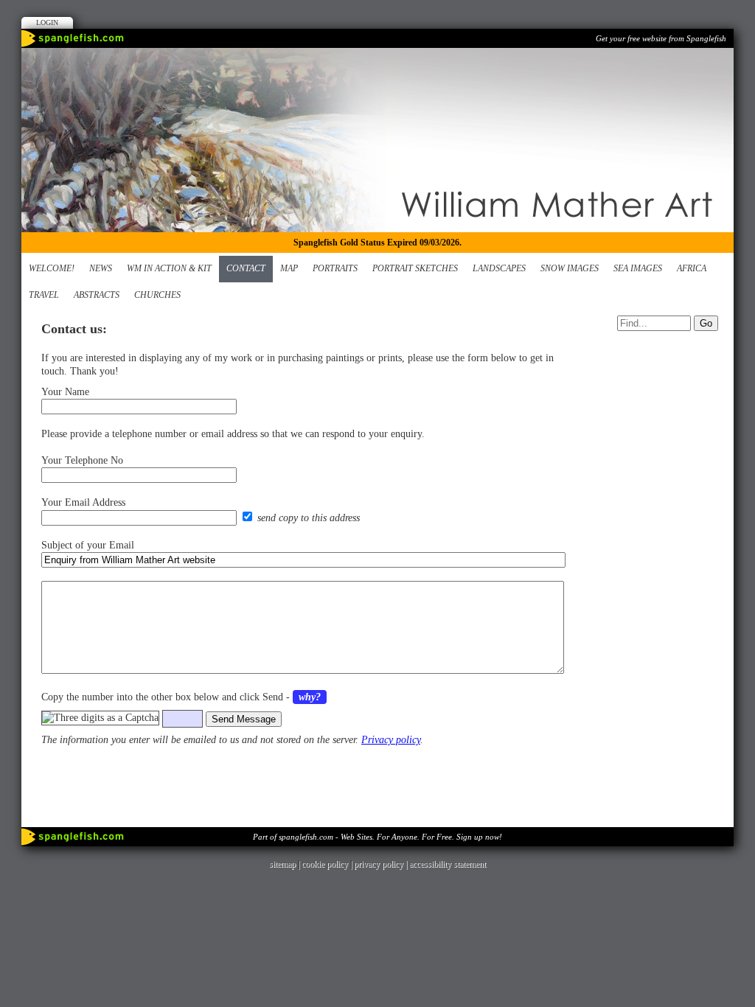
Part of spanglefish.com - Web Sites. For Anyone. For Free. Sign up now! (377, 836)
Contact (245, 268)
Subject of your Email (87, 545)
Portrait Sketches (415, 268)
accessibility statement (447, 864)
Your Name (65, 391)
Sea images (637, 268)
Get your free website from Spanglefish (661, 38)
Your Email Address (83, 502)
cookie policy (325, 864)
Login (47, 22)
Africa (691, 268)
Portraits (335, 268)
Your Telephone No (82, 460)
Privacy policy (390, 739)
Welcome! (51, 268)
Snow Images (569, 268)
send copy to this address (308, 517)
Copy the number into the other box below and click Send (162, 697)
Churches (157, 295)
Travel (44, 295)
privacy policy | (381, 864)
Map (289, 268)
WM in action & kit (169, 268)
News (100, 268)
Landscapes (499, 268)
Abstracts (96, 295)
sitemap (282, 864)
